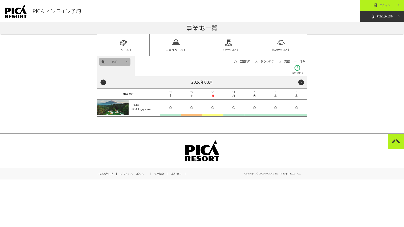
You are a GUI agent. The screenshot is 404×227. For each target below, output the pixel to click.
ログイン (384, 5)
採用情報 (159, 174)
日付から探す (123, 50)
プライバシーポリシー (133, 174)
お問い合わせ (105, 174)
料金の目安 (297, 73)
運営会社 (176, 174)
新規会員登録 (385, 16)
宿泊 (114, 62)
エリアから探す (228, 50)
